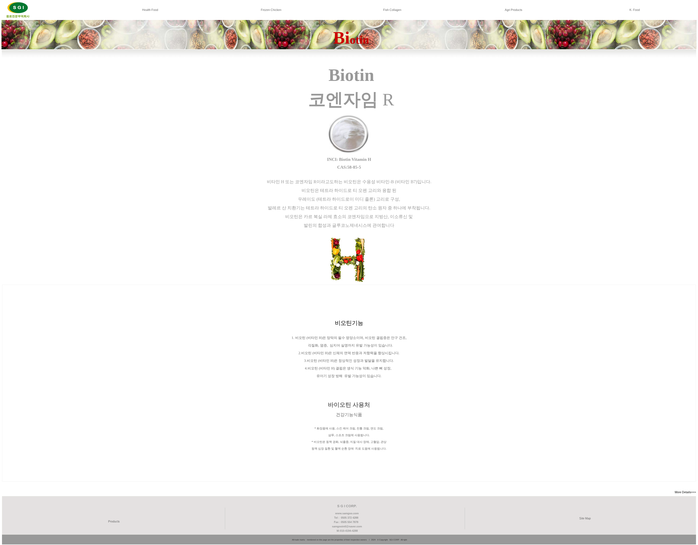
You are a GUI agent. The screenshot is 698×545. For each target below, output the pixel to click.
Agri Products (513, 9)
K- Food (634, 9)
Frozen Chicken (271, 9)
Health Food (150, 9)
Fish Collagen (392, 9)
